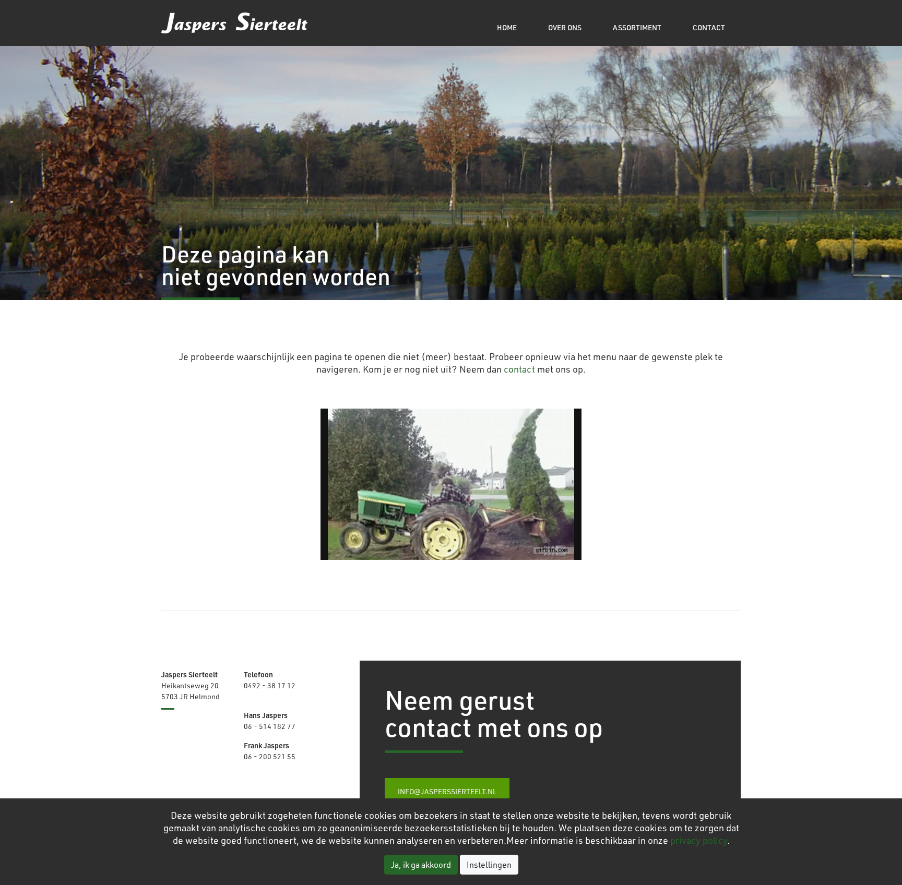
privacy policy (698, 840)
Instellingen (489, 864)
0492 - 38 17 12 (269, 685)
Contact (709, 27)
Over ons (564, 27)
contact (519, 369)
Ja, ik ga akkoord (421, 864)
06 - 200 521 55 (269, 756)
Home (507, 27)
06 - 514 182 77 (269, 726)
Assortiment (637, 27)
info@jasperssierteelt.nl (447, 791)
